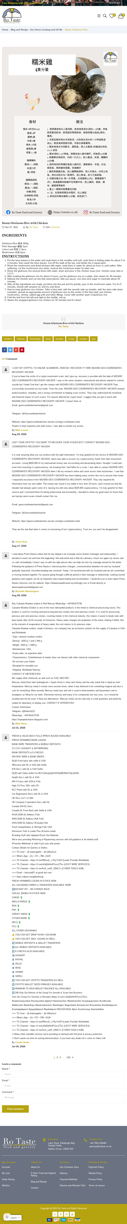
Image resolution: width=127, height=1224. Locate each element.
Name (6, 1068)
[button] (12, 1218)
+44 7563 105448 (98, 1143)
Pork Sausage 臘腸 (12, 246)
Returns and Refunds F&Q (72, 1185)
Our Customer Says (69, 1167)
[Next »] (72, 1057)
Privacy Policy (96, 1179)
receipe (59, 338)
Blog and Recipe (39, 1181)
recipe (71, 338)
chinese (21, 338)
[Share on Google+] (16, 349)
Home (5, 29)
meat (48, 338)
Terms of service (97, 1185)
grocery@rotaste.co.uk (100, 1146)
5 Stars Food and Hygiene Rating (43, 1174)
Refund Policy (95, 1173)
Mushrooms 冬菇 (11, 252)
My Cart (6, 1173)
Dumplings (35, 338)
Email (5, 1080)
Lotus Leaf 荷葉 (10, 249)
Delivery (64, 1173)
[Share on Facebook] (4, 349)
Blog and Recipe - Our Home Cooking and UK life (36, 29)
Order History (8, 1179)
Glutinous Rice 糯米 (12, 243)
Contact (34, 1188)
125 (68, 1057)
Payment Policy (96, 1167)
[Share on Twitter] (10, 349)
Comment (8, 1092)
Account (115, 3)
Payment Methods (68, 1179)
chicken (8, 338)
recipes (83, 338)
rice (94, 338)
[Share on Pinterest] (21, 349)
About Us (35, 1167)
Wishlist (6, 1185)
